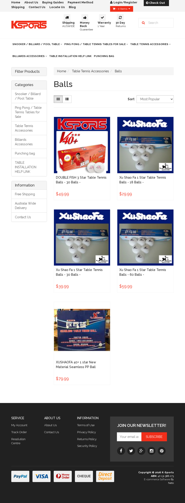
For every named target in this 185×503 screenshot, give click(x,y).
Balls (118, 71)
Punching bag (104, 56)
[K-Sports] (29, 25)
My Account (19, 425)
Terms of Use (86, 425)
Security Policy (87, 446)
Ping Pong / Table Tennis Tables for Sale (95, 44)
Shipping (18, 7)
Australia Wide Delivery (25, 206)
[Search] (143, 22)
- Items (121, 8)
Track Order (19, 432)
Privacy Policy (86, 432)
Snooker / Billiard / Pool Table (36, 44)
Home (61, 71)
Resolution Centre (18, 441)
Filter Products (27, 72)
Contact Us (37, 7)
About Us (50, 425)
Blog (72, 7)
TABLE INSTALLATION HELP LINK (70, 56)
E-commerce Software (157, 479)
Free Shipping (25, 194)
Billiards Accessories (28, 56)
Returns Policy (87, 439)
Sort (130, 99)
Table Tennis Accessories (149, 44)
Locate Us (57, 7)
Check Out (156, 3)
